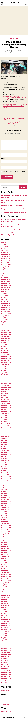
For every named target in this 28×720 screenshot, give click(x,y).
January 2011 (5, 621)
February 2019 (5, 424)
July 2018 (4, 438)
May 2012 (4, 589)
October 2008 (5, 676)
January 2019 (5, 426)
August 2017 (5, 460)
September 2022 (6, 338)
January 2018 (5, 450)
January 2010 (5, 646)
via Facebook (14, 38)
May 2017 (4, 466)
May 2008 (4, 682)
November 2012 (6, 576)
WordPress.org (5, 704)
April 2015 (4, 517)
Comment (4, 139)
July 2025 (4, 269)
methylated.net (14, 3)
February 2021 (5, 377)
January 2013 (5, 572)
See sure (4, 233)
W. (9, 51)
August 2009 (5, 656)
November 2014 (6, 528)
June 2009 (4, 660)
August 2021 (5, 364)
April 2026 (4, 250)
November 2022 (6, 334)
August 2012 (5, 583)
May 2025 (4, 273)
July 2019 (4, 415)
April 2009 (4, 664)
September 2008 (6, 678)
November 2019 (6, 407)
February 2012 (5, 595)
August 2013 (5, 558)
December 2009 (6, 648)
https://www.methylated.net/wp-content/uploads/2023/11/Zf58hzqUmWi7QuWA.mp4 (14, 97)
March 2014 (4, 544)
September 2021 (6, 362)
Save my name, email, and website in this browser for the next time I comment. (14, 172)
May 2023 (4, 322)
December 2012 (6, 574)
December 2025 (6, 258)
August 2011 (5, 607)
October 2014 (5, 530)
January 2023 (5, 330)
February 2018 (5, 448)
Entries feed (4, 700)
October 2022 (5, 336)
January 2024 (5, 305)
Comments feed (6, 702)
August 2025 (5, 267)
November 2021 (6, 358)
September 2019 (6, 411)
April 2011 (4, 615)
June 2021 (4, 369)
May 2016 (4, 491)
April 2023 (4, 324)
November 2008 (6, 674)
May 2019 (4, 417)
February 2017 (5, 472)
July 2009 (4, 658)
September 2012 (6, 581)
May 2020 (4, 395)
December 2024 (6, 283)
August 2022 (5, 340)
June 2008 (4, 680)
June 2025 (4, 271)
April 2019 (4, 419)
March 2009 (5, 666)
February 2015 (5, 521)
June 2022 (4, 344)
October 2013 (5, 554)
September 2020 (6, 387)
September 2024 (6, 289)
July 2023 (4, 318)
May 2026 (4, 248)
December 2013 (6, 550)
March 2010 (4, 642)
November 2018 (6, 430)
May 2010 (4, 638)
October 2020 (5, 385)
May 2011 (4, 613)
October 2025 (5, 263)
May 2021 (4, 371)
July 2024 (4, 293)
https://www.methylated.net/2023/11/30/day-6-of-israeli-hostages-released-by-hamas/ (15, 106)
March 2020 (5, 399)
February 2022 (5, 352)
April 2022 (4, 348)
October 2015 (5, 505)
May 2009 (4, 662)
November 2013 (6, 552)
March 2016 (4, 495)
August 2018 (5, 436)
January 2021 (5, 379)
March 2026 (4, 252)
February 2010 (5, 644)
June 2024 (4, 295)
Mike (2, 219)
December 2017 (6, 452)
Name (3, 152)
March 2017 (4, 470)
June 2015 (4, 513)
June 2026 (4, 246)
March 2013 (4, 568)
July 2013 (4, 560)
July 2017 (4, 462)
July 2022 (4, 342)
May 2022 (4, 346)
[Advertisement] (14, 20)
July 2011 (4, 609)
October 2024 (5, 287)
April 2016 (4, 493)
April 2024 (4, 299)
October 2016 (5, 481)
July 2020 (4, 391)
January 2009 (5, 670)
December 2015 (6, 501)
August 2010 (5, 631)
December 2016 (6, 477)
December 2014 (6, 525)
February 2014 (5, 546)
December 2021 (6, 356)
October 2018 (5, 432)
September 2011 (6, 605)
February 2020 (5, 401)
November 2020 (6, 383)
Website (3, 165)
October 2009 (5, 652)
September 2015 (6, 507)
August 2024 (5, 291)
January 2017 (5, 475)
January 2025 (5, 281)
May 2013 (4, 564)
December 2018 (6, 428)
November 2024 (6, 285)
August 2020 (5, 389)
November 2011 (6, 601)
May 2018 (4, 442)
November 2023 (6, 309)
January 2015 (5, 523)
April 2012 (4, 591)
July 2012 (4, 585)
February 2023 (5, 328)
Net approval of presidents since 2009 (12, 209)
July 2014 (4, 536)
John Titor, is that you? (13, 229)
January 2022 (5, 354)
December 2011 (6, 599)
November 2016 (6, 479)
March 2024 (4, 301)
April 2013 (4, 566)
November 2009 (6, 650)
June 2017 (4, 464)
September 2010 (6, 629)
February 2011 (5, 619)
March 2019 (4, 422)
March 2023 (4, 326)
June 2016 (4, 489)
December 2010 (6, 623)
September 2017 (6, 458)
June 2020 (4, 393)
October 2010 (5, 627)
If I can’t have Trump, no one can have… (12, 205)
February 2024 (5, 303)
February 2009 (5, 668)
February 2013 (5, 570)
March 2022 (4, 350)
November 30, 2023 (18, 51)
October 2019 (5, 409)
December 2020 (6, 381)
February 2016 (5, 497)
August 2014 (5, 534)
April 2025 (4, 275)
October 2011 (5, 603)
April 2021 (4, 373)
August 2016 (5, 485)
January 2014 (5, 548)
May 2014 (4, 540)
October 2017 (5, 456)
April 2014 (4, 542)
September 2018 (6, 434)
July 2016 (4, 487)
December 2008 (6, 672)
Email (3, 158)
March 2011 (4, 617)
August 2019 (5, 413)
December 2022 (6, 332)
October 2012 (5, 578)
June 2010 (4, 636)
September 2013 (6, 556)
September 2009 (6, 654)
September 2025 (6, 265)
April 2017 (4, 468)
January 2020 (5, 403)
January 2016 (5, 499)
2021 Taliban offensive (6, 711)
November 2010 (6, 625)
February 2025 (5, 279)
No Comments (14, 53)
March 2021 (4, 375)
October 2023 (5, 311)
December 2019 (6, 405)
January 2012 (5, 597)
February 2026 (5, 254)
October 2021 (5, 360)
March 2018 (4, 446)
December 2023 (6, 307)
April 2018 (4, 444)
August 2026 (5, 242)
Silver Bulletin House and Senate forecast (13, 212)
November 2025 (6, 260)
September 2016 (6, 483)
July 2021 (4, 366)
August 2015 (5, 509)
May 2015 (4, 515)
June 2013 (4, 562)
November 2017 (6, 454)
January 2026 (5, 256)
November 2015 (6, 503)
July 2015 (4, 511)
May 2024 (4, 297)
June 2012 (4, 587)
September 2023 (6, 313)
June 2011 (4, 611)
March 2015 (4, 519)
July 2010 (4, 634)
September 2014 (6, 532)
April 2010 (4, 640)
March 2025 (4, 277)
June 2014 (4, 538)
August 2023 (5, 316)
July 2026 (4, 244)
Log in (3, 698)
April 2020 (4, 397)
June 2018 (4, 440)
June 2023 (4, 320)
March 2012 (4, 593)
